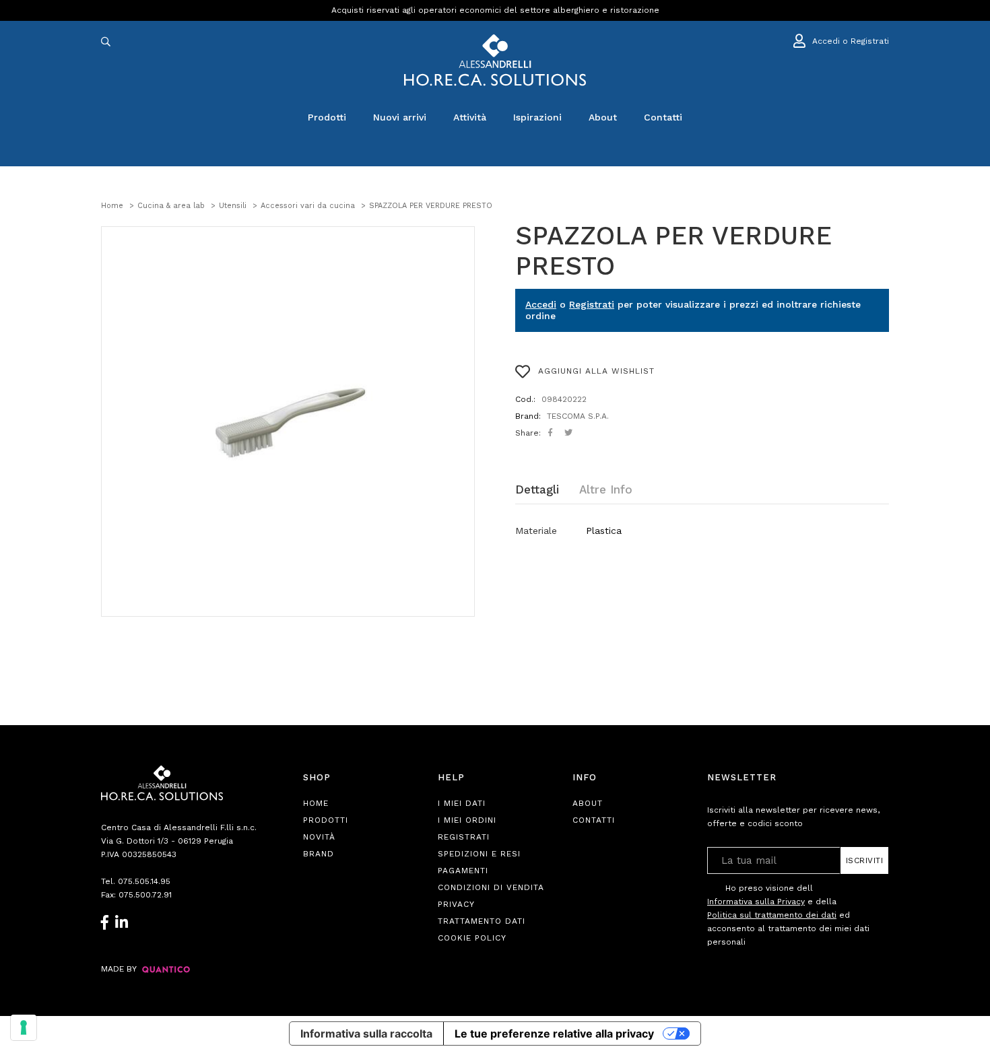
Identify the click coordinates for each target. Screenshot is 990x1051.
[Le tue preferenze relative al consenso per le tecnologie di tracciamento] (23, 1027)
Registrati (591, 304)
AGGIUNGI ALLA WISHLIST (595, 371)
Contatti (663, 117)
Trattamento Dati (481, 921)
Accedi (540, 304)
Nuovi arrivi (399, 117)
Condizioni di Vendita (491, 887)
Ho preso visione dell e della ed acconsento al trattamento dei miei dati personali (788, 915)
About (603, 117)
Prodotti (327, 117)
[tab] (547, 489)
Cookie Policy (472, 938)
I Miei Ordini (467, 820)
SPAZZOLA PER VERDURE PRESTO (673, 251)
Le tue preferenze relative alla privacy (554, 1033)
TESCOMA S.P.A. (578, 416)
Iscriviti (865, 860)
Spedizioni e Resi (479, 853)
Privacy (456, 904)
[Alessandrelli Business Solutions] (495, 60)
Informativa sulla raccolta (366, 1033)
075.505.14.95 (144, 881)
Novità (319, 837)
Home (316, 803)
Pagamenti (463, 870)
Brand (318, 853)
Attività (469, 117)
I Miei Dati (462, 803)
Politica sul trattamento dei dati (771, 915)
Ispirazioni (537, 117)
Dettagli (537, 489)
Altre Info (605, 489)
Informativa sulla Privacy (756, 901)
